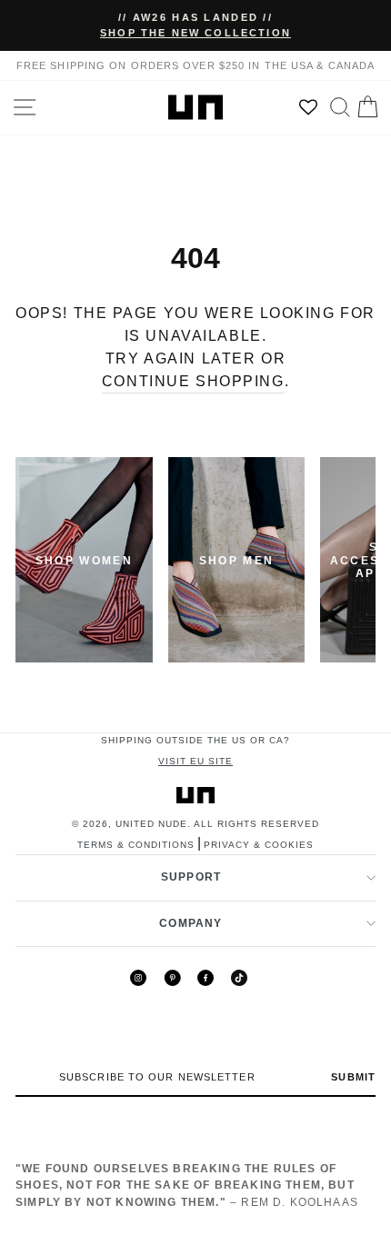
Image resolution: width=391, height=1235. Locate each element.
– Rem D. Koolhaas (186, 1185)
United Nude (151, 824)
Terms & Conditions (136, 845)
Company (190, 923)
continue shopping (193, 381)
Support (191, 877)
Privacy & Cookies (259, 845)
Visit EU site (195, 761)
